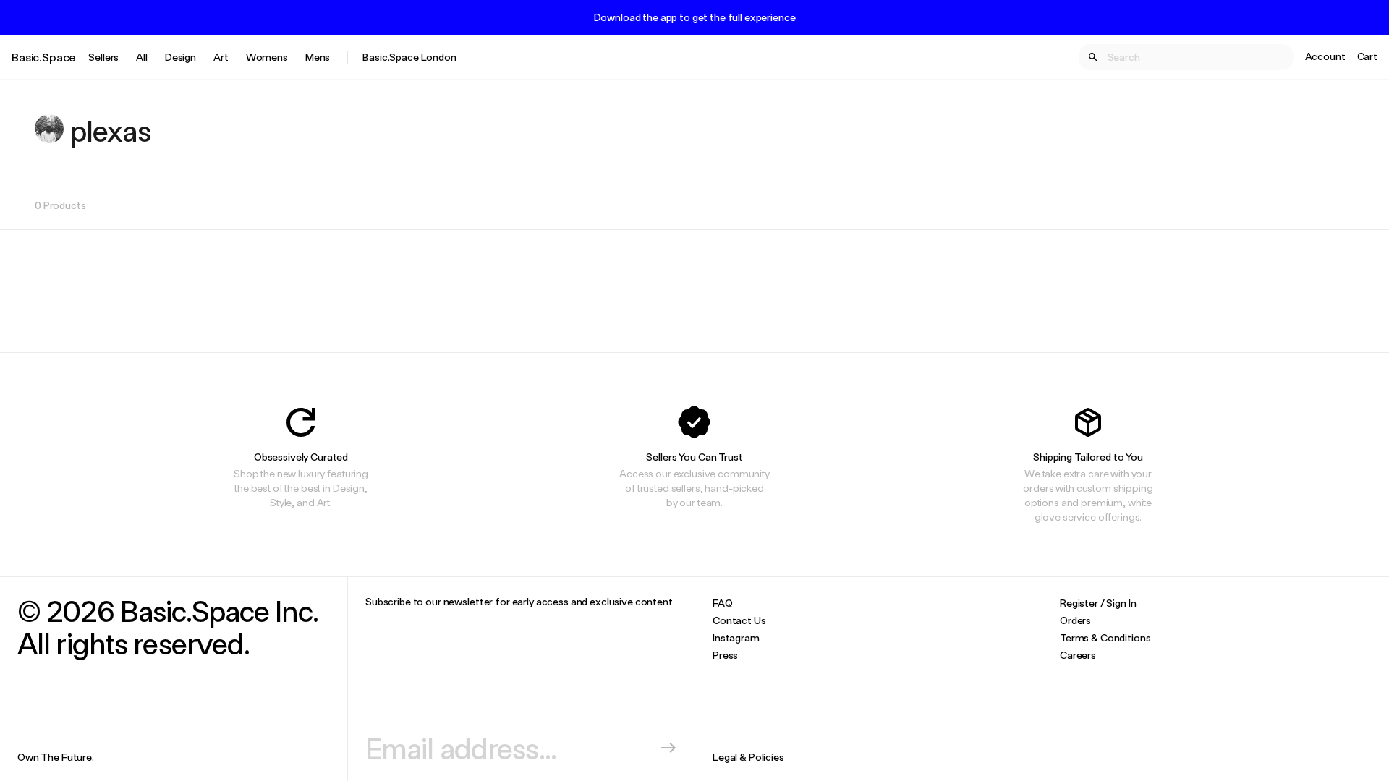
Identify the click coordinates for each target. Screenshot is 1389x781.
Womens (267, 57)
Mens (317, 57)
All (142, 57)
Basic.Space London (409, 57)
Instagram (736, 637)
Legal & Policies (748, 757)
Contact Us (739, 620)
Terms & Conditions (1105, 637)
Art (221, 57)
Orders (1075, 620)
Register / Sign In (1098, 603)
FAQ (723, 603)
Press (725, 655)
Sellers (103, 57)
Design (180, 57)
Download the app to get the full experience (695, 17)
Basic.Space (44, 57)
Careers (1078, 655)
